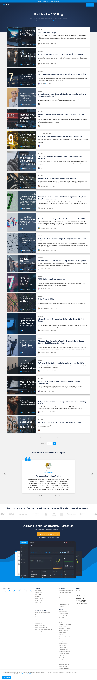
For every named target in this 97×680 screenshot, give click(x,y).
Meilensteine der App (64, 604)
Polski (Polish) (62, 626)
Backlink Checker (39, 598)
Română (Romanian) (64, 657)
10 (55, 495)
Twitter (20, 590)
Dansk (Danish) (62, 641)
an (58, 537)
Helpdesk (61, 606)
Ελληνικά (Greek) (63, 643)
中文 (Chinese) (62, 634)
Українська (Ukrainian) (64, 664)
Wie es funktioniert (29, 4)
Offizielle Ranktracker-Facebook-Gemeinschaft (14, 590)
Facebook (4, 590)
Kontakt (78, 590)
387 (55, 437)
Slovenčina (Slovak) (63, 660)
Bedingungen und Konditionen (66, 590)
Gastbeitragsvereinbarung (41, 627)
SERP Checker (38, 594)
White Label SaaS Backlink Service (42, 612)
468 (60, 437)
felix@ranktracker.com (81, 605)
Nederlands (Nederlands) (65, 624)
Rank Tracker (38, 590)
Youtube (9, 590)
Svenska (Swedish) (63, 630)
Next (63, 437)
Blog (45, 4)
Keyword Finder (38, 592)
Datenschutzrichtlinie (27, 673)
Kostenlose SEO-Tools (40, 625)
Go (54, 443)
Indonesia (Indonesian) (64, 651)
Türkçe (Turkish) (63, 632)
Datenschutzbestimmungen (65, 592)
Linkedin (25, 590)
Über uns (78, 592)
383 (43, 437)
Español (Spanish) (63, 615)
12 (59, 495)
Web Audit (37, 596)
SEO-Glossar (38, 621)
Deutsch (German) (63, 613)
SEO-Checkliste (38, 602)
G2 (30, 590)
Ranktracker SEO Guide (52, 20)
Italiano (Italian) (63, 620)
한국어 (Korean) (63, 666)
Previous (35, 437)
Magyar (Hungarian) (63, 649)
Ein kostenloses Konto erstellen (48, 534)
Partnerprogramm (39, 616)
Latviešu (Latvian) (63, 655)
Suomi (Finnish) (62, 647)
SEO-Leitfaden (38, 623)
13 (62, 495)
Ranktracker (8, 5)
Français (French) (63, 617)
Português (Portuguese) (64, 628)
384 (46, 437)
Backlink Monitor (39, 600)
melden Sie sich (44, 537)
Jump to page (43, 443)
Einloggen (82, 4)
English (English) (63, 611)
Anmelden (89, 4)
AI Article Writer (38, 605)
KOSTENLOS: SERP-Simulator (42, 607)
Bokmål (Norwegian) (64, 668)
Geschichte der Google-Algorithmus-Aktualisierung (43, 630)
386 (52, 437)
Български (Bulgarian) (64, 636)
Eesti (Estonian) (62, 645)
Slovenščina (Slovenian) (64, 662)
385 (49, 437)
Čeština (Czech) (62, 638)
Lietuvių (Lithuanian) (64, 653)
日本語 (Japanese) (63, 622)
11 (57, 495)
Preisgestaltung (38, 4)
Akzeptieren (7, 677)
